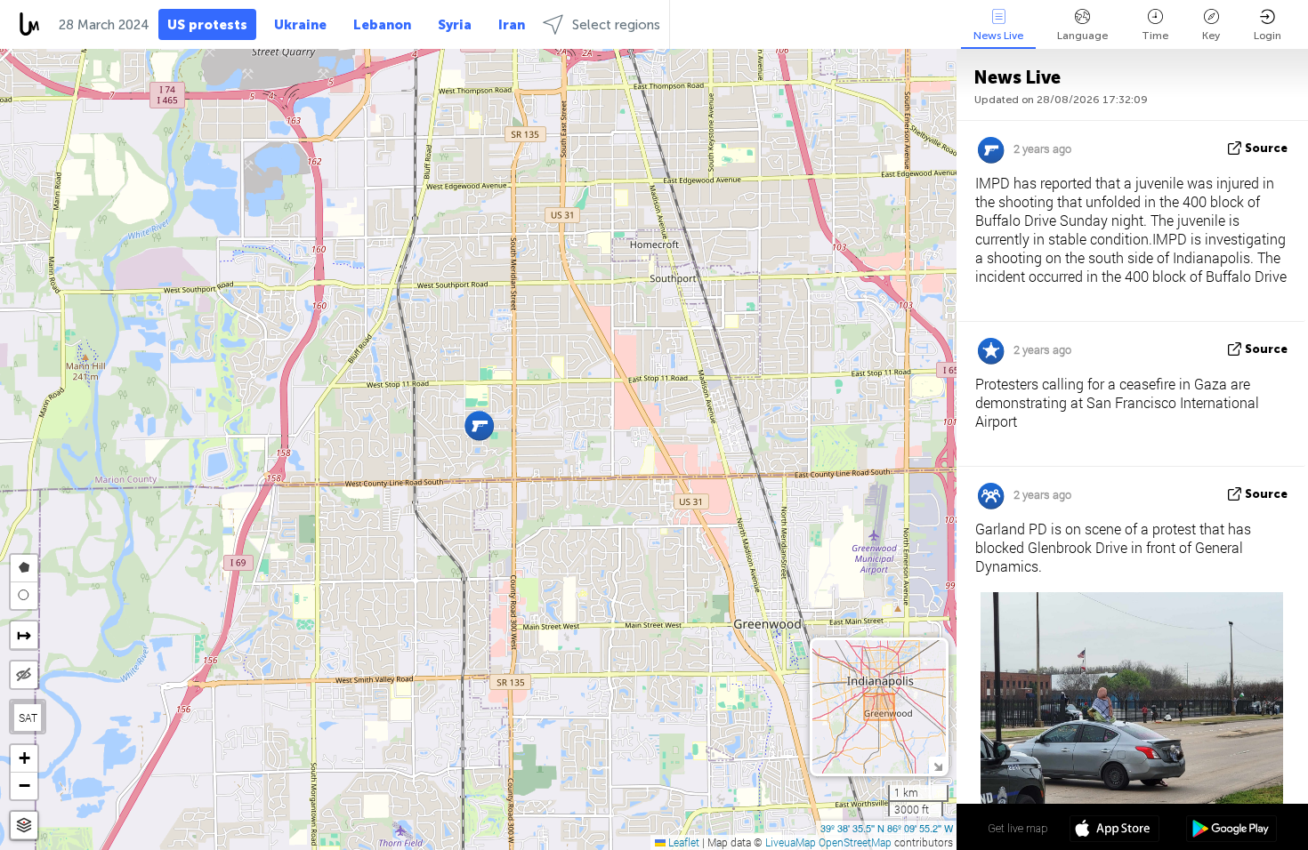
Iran (511, 25)
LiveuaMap (790, 842)
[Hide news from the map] (24, 675)
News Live (998, 35)
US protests (207, 25)
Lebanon (382, 25)
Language (1082, 35)
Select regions (616, 25)
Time (1155, 35)
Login (1267, 35)
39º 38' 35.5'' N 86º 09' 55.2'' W (886, 828)
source (1266, 148)
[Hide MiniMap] (937, 765)
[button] (479, 425)
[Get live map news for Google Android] (1231, 830)
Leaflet (682, 842)
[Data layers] (24, 825)
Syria (455, 25)
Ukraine (300, 25)
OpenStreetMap (855, 842)
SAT (28, 717)
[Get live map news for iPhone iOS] (1114, 830)
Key (1211, 35)
